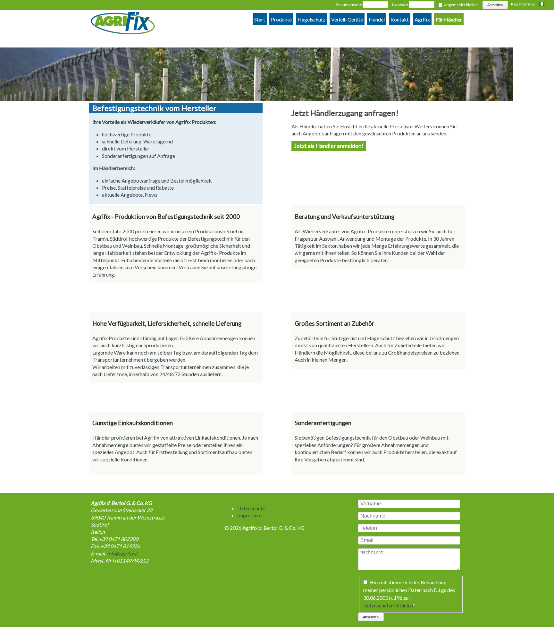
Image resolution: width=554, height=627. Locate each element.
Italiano (542, 4)
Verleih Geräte (347, 19)
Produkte (281, 19)
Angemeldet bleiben (461, 4)
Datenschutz (251, 508)
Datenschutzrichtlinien (388, 605)
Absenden (371, 617)
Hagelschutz (311, 19)
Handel (377, 19)
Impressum (249, 515)
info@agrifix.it (122, 553)
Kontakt (399, 19)
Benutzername (349, 4)
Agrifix (422, 19)
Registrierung (522, 4)
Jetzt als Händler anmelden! (329, 145)
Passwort (400, 4)
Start (259, 19)
